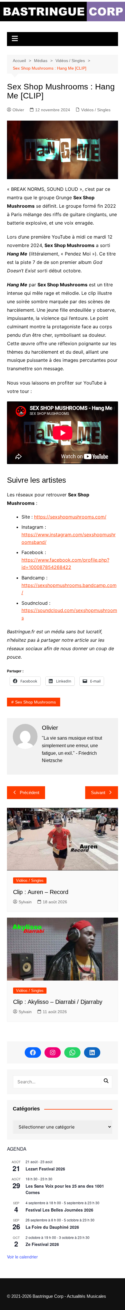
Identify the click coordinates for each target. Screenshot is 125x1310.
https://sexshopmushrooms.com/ (70, 517)
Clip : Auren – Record (40, 892)
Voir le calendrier (22, 1257)
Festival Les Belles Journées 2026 (59, 1210)
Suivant (98, 792)
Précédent (29, 792)
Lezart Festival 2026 (45, 1169)
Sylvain (25, 902)
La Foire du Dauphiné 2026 (52, 1227)
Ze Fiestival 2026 (42, 1244)
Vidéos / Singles (95, 109)
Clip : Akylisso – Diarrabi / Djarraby (57, 1002)
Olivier (18, 109)
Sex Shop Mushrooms (35, 702)
